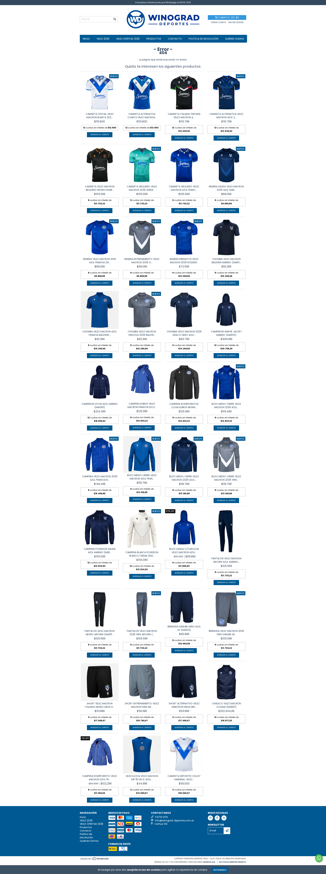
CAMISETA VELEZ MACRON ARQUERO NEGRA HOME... (99, 188)
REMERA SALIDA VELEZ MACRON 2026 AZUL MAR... (226, 188)
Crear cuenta (218, 22)
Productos (153, 38)
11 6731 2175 (161, 817)
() (228, 17)
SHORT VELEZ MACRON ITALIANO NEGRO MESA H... (99, 705)
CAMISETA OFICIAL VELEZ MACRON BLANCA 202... (100, 115)
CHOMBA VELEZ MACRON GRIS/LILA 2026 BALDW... (142, 333)
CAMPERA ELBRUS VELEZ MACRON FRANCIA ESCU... (142, 405)
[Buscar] (114, 19)
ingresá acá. (209, 862)
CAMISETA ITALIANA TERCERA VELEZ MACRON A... (184, 115)
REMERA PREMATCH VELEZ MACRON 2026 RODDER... (184, 260)
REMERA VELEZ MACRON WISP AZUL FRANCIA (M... (99, 260)
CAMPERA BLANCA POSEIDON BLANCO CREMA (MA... (141, 554)
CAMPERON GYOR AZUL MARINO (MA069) (100, 405)
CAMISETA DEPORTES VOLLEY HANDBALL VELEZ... (184, 777)
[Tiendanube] (95, 859)
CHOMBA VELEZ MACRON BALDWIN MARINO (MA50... (226, 260)
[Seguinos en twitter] (224, 818)
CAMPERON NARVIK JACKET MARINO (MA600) (226, 333)
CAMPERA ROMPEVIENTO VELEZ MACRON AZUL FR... (99, 777)
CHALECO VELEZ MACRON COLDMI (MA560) (226, 705)
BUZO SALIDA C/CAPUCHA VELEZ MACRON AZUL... (184, 550)
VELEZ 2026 (103, 38)
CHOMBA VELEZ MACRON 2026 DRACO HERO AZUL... (184, 333)
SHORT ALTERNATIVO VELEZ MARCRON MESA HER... (184, 705)
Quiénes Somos (234, 38)
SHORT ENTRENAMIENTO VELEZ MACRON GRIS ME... (142, 705)
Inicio (86, 38)
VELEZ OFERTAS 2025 (128, 38)
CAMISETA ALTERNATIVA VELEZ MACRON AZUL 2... (226, 115)
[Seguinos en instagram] (210, 818)
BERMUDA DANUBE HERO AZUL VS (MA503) (184, 628)
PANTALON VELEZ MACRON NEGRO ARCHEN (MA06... (100, 632)
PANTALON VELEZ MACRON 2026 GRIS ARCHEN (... (142, 632)
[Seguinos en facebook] (217, 818)
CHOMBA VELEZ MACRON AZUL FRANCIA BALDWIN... (99, 333)
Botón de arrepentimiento (232, 862)
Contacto (175, 38)
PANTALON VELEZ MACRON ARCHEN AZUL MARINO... (226, 560)
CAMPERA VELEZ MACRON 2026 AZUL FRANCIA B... (99, 478)
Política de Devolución (203, 38)
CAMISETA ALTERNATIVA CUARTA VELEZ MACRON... (142, 115)
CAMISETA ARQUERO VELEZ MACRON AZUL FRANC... (184, 188)
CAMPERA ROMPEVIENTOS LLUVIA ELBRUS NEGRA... (184, 405)
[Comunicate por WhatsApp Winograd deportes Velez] (319, 858)
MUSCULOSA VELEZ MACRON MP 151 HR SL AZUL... (142, 777)
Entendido (220, 870)
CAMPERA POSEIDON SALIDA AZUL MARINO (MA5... (99, 550)
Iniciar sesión (235, 22)
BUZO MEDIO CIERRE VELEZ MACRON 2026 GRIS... (226, 478)
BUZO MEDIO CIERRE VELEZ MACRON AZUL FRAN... (142, 477)
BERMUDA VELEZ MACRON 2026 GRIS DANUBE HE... (226, 632)
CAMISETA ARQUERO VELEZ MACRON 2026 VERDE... (142, 188)
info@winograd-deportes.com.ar (174, 820)
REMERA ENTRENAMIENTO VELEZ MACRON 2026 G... (141, 260)
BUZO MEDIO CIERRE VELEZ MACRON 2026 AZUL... (226, 405)
